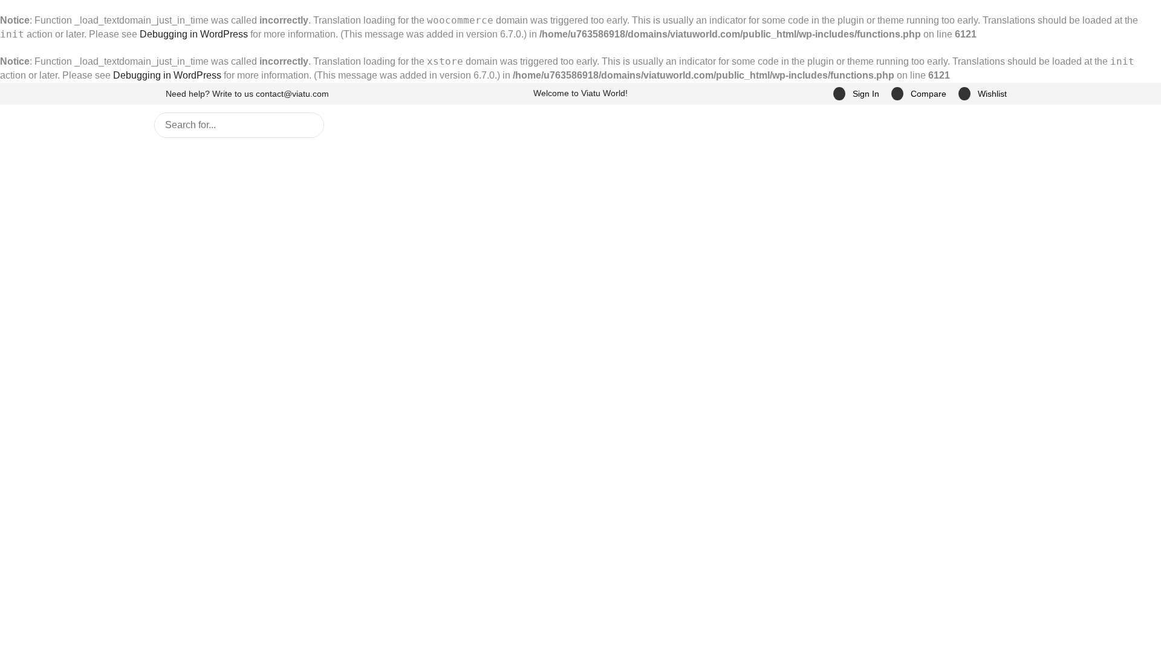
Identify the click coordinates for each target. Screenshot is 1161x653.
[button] (855, 94)
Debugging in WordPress (165, 34)
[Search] (307, 213)
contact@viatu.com (294, 93)
